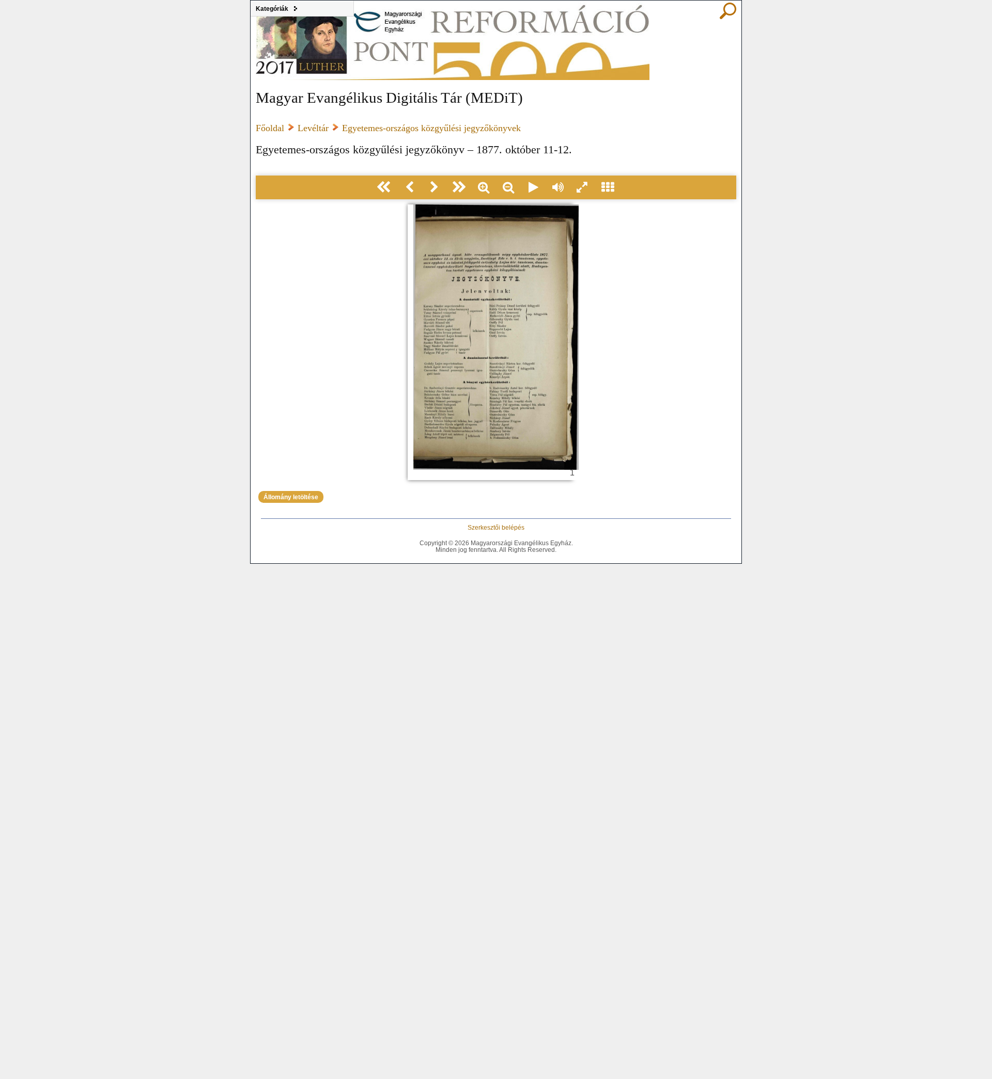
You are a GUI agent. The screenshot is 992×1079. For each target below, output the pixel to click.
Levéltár (313, 128)
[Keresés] (728, 16)
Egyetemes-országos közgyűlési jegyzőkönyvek (431, 128)
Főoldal (270, 128)
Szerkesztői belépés (496, 527)
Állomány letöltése (291, 497)
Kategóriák (272, 8)
